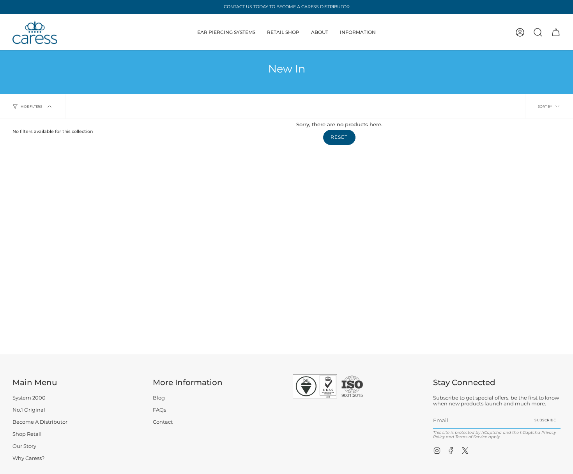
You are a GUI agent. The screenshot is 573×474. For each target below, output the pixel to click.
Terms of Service (471, 437)
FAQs (159, 410)
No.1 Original (28, 410)
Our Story (24, 446)
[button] (226, 32)
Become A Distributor (39, 422)
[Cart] (556, 32)
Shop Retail (27, 434)
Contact (163, 422)
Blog (159, 398)
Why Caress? (28, 458)
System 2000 (29, 398)
